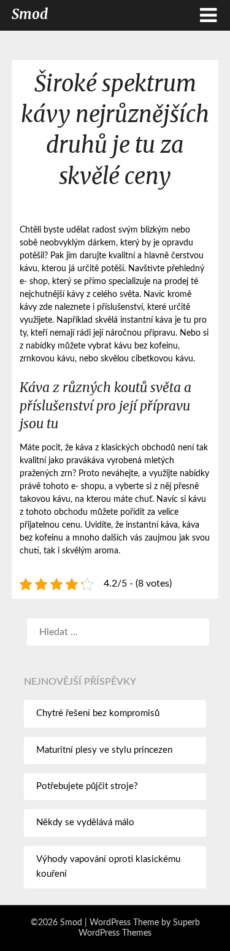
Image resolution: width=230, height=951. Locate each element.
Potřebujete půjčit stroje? (87, 786)
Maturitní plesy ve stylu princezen (104, 750)
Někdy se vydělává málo (85, 822)
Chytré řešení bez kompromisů (97, 713)
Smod (30, 14)
